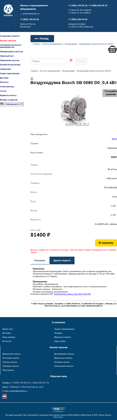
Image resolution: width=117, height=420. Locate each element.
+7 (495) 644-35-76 (98, 5)
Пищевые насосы (11, 366)
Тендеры (58, 333)
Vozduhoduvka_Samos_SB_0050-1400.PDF (72, 294)
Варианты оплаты (8, 95)
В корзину (106, 242)
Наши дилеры (8, 337)
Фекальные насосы (63, 358)
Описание (39, 260)
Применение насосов (9, 60)
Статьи (3, 91)
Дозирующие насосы (64, 353)
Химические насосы (63, 366)
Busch (114, 139)
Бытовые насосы (62, 362)
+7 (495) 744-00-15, (78, 5)
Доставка (4, 78)
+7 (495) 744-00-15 (20, 382)
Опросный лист (7, 56)
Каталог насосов (8, 40)
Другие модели (62, 260)
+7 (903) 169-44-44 (77, 19)
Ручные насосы (10, 362)
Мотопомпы (8, 370)
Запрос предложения (9, 73)
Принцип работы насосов (11, 52)
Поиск (81, 61)
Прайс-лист (7, 329)
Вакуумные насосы (11, 353)
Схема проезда (7, 87)
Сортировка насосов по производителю (10, 46)
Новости (16, 36)
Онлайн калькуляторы (10, 65)
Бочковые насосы (11, 358)
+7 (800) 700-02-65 (29, 19)
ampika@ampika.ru (31, 13)
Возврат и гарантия (9, 100)
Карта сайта (60, 341)
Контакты (4, 82)
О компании (5, 36)
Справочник (5, 69)
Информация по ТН (14, 104)
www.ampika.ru (74, 415)
